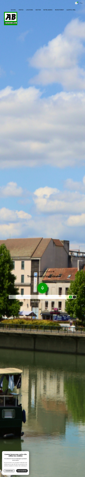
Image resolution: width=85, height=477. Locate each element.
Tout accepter (22, 471)
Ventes (21, 9)
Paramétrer (9, 471)
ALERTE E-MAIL (71, 9)
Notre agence (47, 9)
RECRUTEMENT (59, 9)
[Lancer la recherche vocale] (42, 287)
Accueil (13, 9)
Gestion (38, 9)
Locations (29, 9)
